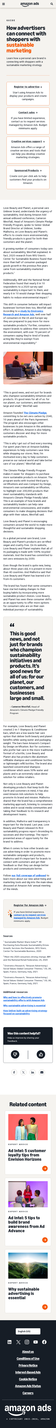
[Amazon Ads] (27, 4)
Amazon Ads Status (28, 1386)
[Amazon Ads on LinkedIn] (9, 1342)
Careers (28, 1393)
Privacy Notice (28, 1365)
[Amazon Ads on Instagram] (27, 1342)
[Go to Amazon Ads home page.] (28, 1410)
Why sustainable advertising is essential (24, 1005)
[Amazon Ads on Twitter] (18, 1342)
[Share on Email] (42, 1072)
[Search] (52, 4)
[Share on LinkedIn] (33, 1072)
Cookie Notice (28, 1379)
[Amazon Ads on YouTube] (35, 1342)
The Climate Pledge (35, 412)
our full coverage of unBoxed (29, 875)
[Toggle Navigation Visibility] (3, 4)
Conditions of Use (28, 1358)
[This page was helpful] (41, 1055)
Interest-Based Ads (28, 1372)
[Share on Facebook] (14, 1072)
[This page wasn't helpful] (15, 1055)
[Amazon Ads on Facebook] (44, 1342)
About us (28, 1352)
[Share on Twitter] (23, 1072)
